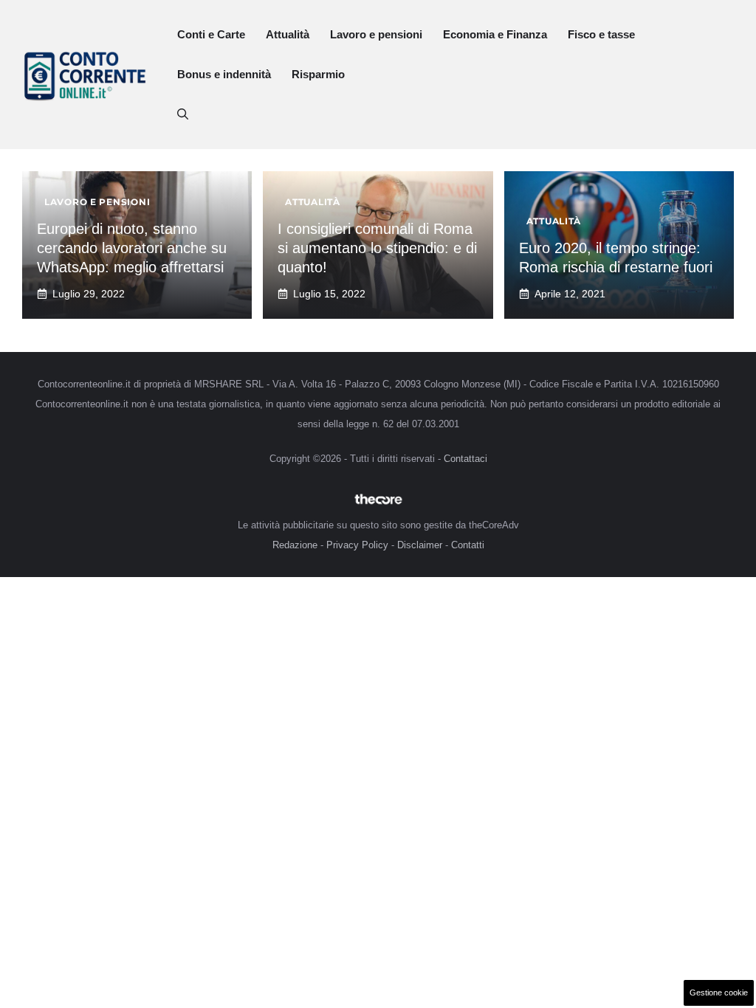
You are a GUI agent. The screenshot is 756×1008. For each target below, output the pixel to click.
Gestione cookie (719, 992)
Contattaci (465, 458)
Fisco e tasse (601, 34)
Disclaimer (419, 544)
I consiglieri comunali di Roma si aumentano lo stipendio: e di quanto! (377, 248)
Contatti (467, 544)
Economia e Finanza (495, 34)
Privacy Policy (357, 544)
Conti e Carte (211, 34)
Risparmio (318, 74)
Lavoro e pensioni (376, 34)
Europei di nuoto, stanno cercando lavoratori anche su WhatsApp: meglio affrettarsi (132, 248)
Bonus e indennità (224, 74)
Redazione (294, 544)
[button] (183, 114)
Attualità (287, 34)
